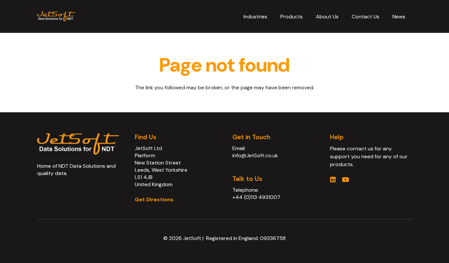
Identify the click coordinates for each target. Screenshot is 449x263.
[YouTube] (345, 179)
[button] (272, 16)
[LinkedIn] (333, 179)
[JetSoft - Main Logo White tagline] (56, 16)
